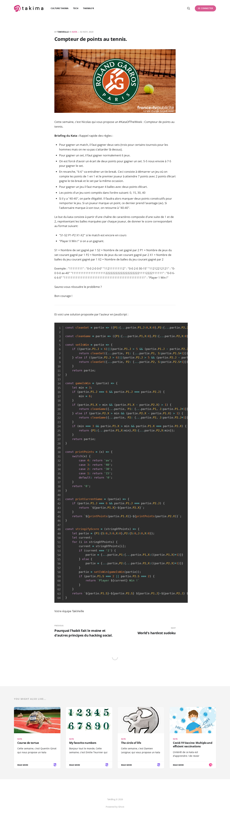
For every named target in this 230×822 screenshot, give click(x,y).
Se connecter (205, 8)
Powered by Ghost (115, 806)
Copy (183, 324)
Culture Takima (59, 8)
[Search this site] (188, 8)
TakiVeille (63, 31)
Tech (75, 8)
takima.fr (88, 8)
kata (74, 31)
